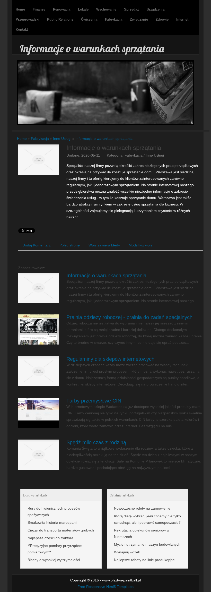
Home (22, 138)
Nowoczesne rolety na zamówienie (142, 508)
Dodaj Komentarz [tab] (36, 245)
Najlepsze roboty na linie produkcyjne (144, 560)
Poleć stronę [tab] (69, 245)
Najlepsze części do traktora (50, 538)
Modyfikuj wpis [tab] (140, 245)
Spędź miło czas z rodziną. (97, 442)
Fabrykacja (40, 138)
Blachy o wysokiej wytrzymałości (54, 560)
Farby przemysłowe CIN (93, 401)
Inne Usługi (62, 138)
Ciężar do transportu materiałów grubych (61, 530)
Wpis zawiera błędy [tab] (104, 245)
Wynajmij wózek (127, 552)
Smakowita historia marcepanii (52, 522)
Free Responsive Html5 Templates (105, 587)
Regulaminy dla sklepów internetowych (110, 359)
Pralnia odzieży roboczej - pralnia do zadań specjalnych (129, 317)
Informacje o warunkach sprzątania (104, 138)
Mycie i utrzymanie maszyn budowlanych (147, 544)
